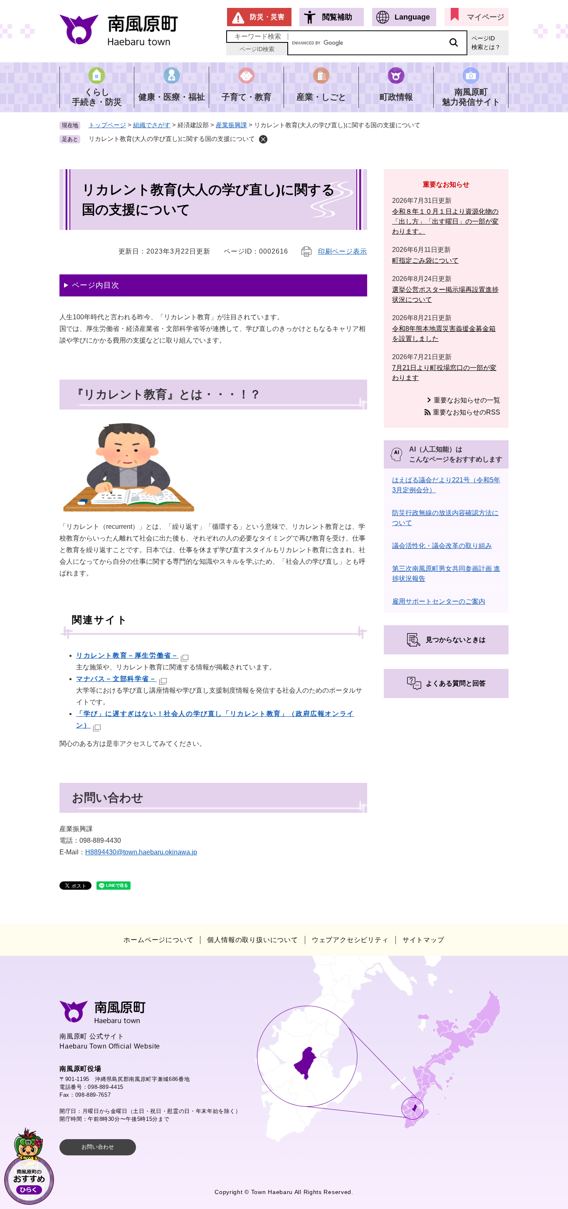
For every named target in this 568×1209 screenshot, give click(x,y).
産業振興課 (231, 124)
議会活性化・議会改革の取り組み (442, 545)
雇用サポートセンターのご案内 (438, 601)
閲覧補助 (337, 17)
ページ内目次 (95, 285)
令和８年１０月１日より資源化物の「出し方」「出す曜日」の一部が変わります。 (445, 221)
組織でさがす (151, 124)
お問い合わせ (97, 1147)
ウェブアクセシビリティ (350, 939)
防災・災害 (267, 16)
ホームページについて (158, 939)
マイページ (485, 17)
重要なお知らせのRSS (466, 412)
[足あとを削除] (263, 139)
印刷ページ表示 (342, 251)
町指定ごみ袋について (425, 260)
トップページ (107, 124)
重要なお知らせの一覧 (467, 400)
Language (412, 17)
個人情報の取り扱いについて (252, 939)
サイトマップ (424, 939)
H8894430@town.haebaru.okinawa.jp (141, 852)
